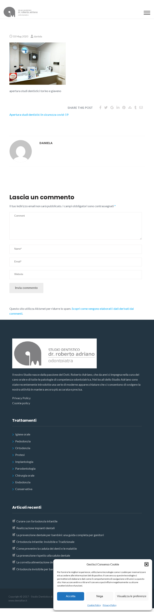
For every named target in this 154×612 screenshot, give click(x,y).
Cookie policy (21, 403)
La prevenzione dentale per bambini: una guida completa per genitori (60, 535)
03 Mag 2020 (20, 36)
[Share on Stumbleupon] (130, 107)
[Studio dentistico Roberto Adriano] (20, 12)
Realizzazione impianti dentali (35, 528)
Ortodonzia (22, 448)
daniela (38, 36)
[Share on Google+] (112, 107)
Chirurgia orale (24, 475)
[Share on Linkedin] (117, 107)
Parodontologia (25, 468)
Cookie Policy (94, 605)
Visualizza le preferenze (131, 596)
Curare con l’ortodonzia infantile (36, 521)
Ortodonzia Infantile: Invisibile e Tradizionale (45, 541)
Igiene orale (22, 434)
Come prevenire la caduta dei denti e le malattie (46, 548)
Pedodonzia (23, 441)
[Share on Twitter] (106, 107)
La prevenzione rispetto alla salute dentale (43, 555)
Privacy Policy (109, 605)
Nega (99, 596)
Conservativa (23, 489)
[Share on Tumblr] (135, 107)
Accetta (70, 596)
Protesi (20, 454)
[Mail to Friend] (141, 107)
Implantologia (24, 461)
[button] (146, 564)
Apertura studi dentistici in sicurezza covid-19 (38, 114)
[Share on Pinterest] (123, 107)
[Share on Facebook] (100, 107)
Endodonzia (22, 482)
